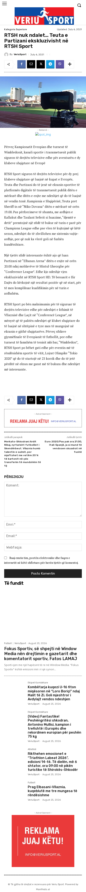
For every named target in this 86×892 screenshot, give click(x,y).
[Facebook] (21, 64)
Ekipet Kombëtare (38, 683)
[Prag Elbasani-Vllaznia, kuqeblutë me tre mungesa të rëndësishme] (14, 791)
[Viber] (60, 64)
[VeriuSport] (7, 54)
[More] (69, 64)
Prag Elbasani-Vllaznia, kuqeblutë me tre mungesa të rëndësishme (52, 791)
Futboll (8, 643)
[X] (41, 64)
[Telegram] (50, 64)
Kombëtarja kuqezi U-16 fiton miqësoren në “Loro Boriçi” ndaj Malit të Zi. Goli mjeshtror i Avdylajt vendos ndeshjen (54, 693)
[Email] (31, 64)
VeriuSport (20, 54)
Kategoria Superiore (15, 29)
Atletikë (32, 749)
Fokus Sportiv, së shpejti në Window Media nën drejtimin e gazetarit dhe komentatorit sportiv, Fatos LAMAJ (40, 653)
